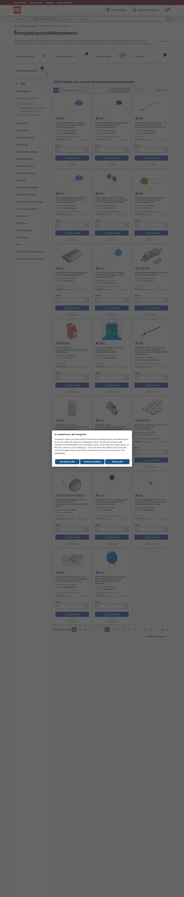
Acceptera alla (67, 461)
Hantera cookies (92, 461)
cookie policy (59, 453)
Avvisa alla (117, 461)
